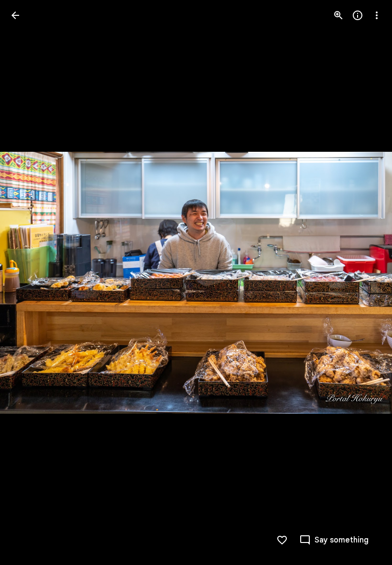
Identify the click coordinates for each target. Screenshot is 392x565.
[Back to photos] (15, 15)
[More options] (376, 15)
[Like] (282, 540)
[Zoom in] (338, 15)
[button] (26, 282)
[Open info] (357, 15)
